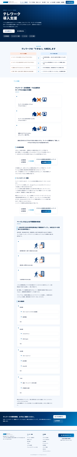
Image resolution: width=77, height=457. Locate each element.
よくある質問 (52, 2)
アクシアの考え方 (46, 439)
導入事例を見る (20, 31)
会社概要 (58, 2)
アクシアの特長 (32, 2)
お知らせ (44, 449)
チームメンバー (45, 443)
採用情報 (62, 2)
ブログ (48, 2)
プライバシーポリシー (47, 451)
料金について (38, 2)
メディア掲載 (45, 447)
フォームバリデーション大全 (32, 447)
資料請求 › (58, 420)
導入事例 (44, 2)
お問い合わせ (70, 2)
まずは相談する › (9, 31)
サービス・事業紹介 (24, 2)
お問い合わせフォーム (67, 435)
